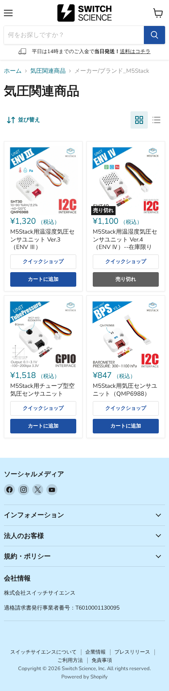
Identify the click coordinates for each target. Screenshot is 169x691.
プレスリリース (132, 652)
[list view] (156, 120)
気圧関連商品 (48, 71)
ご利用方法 (70, 660)
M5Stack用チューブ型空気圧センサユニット (42, 390)
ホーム (13, 71)
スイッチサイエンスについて (43, 652)
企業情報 (95, 652)
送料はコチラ (135, 51)
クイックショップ (43, 261)
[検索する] (154, 35)
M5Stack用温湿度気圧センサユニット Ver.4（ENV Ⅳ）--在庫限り (125, 239)
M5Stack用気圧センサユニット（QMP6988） (125, 390)
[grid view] (139, 120)
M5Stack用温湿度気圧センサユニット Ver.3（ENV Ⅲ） (42, 239)
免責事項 (102, 660)
